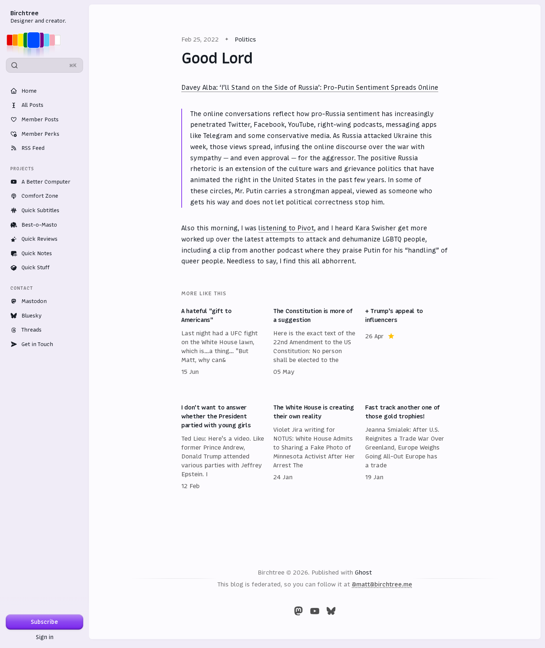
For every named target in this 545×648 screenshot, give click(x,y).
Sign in (44, 637)
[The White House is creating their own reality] (314, 447)
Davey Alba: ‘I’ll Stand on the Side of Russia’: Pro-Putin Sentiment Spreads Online (309, 87)
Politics (245, 39)
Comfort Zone (40, 196)
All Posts (32, 105)
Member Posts (40, 119)
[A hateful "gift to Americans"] (222, 341)
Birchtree (24, 13)
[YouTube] (314, 610)
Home (29, 91)
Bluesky (32, 315)
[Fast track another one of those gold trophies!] (406, 447)
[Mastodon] (298, 610)
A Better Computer (46, 181)
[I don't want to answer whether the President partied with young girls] (222, 447)
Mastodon (34, 301)
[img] (36, 40)
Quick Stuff (36, 267)
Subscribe (44, 622)
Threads (32, 329)
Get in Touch (37, 344)
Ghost (363, 572)
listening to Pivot (286, 228)
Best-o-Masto (39, 224)
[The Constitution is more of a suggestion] (314, 341)
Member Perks (40, 134)
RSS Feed (33, 148)
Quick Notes (37, 253)
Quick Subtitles (40, 210)
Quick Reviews (39, 239)
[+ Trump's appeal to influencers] (406, 341)
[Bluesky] (331, 610)
